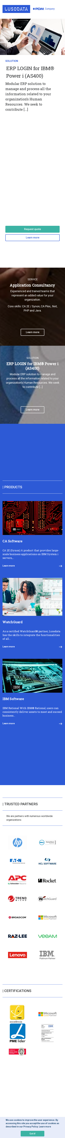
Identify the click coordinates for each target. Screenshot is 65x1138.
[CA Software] (32, 534)
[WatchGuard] (32, 615)
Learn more (32, 237)
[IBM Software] (32, 691)
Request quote (32, 229)
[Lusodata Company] (29, 9)
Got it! (32, 1133)
